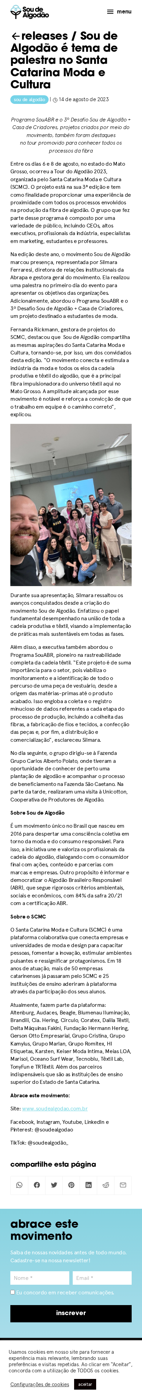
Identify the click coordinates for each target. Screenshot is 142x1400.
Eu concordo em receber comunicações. (64, 1292)
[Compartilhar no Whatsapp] (19, 1185)
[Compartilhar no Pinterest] (71, 1185)
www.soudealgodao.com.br (55, 1108)
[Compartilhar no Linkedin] (88, 1185)
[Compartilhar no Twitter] (53, 1185)
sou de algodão (29, 100)
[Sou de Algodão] (29, 12)
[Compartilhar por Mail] (122, 1185)
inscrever (71, 1314)
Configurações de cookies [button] (39, 1384)
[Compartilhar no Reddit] (105, 1185)
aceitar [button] (85, 1384)
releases (44, 36)
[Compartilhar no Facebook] (36, 1185)
